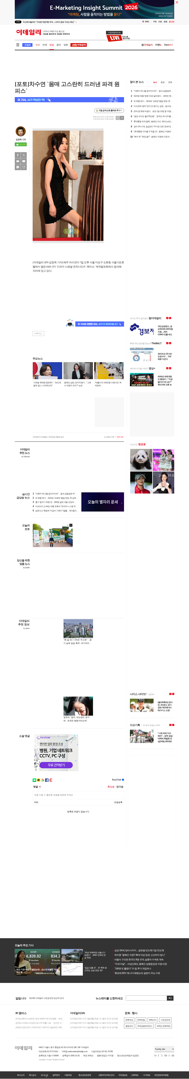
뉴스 (155, 82)
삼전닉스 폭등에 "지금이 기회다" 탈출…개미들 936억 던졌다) (60, 510)
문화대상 (129, 1020)
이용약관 (67, 1075)
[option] (70, 21)
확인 (170, 998)
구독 (155, 22)
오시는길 (44, 1075)
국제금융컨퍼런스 (145, 1026)
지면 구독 (120, 437)
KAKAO (18, 167)
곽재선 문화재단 (164, 1026)
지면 (160, 22)
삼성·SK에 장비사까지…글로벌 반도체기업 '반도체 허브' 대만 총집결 (146, 950)
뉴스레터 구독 (109, 437)
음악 (58, 45)
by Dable (26, 568)
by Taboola (26, 457)
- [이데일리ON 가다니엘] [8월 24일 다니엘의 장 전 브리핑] (93, 1023)
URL (24, 167)
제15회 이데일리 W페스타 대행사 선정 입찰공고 (49, 998)
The (168, 45)
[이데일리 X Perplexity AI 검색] (69, 99)
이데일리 (43, 32)
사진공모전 (165, 1020)
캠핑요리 (129, 1026)
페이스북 (18, 155)
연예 (44, 45)
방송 (51, 45)
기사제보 (146, 1075)
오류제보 (134, 1075)
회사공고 (32, 1075)
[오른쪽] (70, 525)
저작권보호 (122, 1075)
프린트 (24, 161)
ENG (147, 22)
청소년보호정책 (84, 1075)
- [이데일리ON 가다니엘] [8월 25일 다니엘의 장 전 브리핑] (93, 1018)
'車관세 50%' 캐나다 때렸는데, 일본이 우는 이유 (136, 973)
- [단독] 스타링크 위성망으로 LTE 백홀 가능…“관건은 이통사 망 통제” (40, 1023)
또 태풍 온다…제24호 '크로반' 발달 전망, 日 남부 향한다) (58, 498)
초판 (165, 22)
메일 (18, 161)
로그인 (171, 22)
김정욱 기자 (21, 139)
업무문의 (56, 1075)
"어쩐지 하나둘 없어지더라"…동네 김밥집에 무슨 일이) (57, 493)
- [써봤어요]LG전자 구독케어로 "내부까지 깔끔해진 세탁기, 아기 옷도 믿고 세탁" (40, 1027)
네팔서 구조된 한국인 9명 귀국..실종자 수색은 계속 (137, 959)
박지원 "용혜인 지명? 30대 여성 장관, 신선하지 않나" (138, 955)
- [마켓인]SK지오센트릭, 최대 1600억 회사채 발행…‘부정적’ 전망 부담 (40, 1018)
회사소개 (20, 1075)
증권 (162, 82)
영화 (65, 45)
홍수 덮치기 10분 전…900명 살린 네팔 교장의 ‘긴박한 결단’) (59, 502)
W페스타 (153, 1020)
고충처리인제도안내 (106, 1075)
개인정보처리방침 (161, 1075)
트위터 (24, 155)
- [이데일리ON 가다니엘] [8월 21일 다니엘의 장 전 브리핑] (93, 1027)
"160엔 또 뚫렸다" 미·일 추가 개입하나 (131, 968)
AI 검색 (27, 45)
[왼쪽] (68, 525)
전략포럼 (141, 1020)
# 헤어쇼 (38, 333)
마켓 (158, 45)
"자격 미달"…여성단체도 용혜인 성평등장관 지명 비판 (139, 964)
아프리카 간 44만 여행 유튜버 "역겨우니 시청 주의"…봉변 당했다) (62, 506)
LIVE (18, 22)
